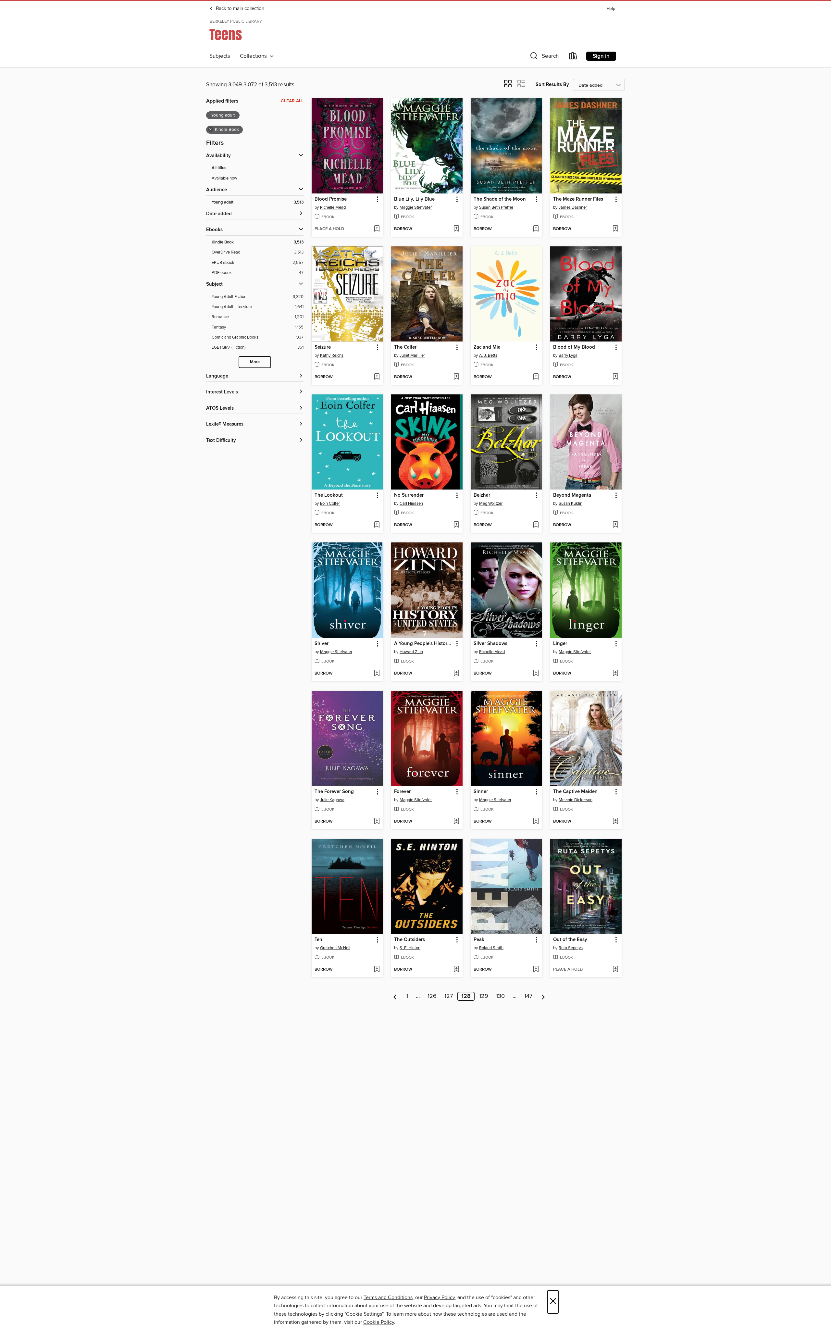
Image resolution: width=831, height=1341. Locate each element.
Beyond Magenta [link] (572, 495)
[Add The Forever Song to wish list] (377, 821)
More (255, 362)
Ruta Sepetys (571, 947)
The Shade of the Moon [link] (500, 199)
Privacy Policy (439, 1297)
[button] (544, 57)
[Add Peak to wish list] (536, 969)
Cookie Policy (378, 1322)
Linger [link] (560, 644)
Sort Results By (552, 84)
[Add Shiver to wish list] (377, 673)
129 (483, 996)
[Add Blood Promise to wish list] (377, 229)
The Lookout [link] (329, 495)
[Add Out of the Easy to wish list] (615, 969)
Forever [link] (402, 792)
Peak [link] (479, 940)
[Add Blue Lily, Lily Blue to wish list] (456, 229)
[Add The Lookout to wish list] (377, 525)
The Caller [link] (405, 347)
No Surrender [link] (409, 495)
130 (500, 996)
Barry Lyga (568, 355)
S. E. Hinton (410, 947)
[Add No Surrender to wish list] (456, 525)
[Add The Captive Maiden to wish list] (615, 821)
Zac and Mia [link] (487, 347)
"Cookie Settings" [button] (363, 1314)
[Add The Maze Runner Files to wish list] (615, 229)
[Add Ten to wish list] (377, 969)
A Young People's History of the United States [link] (423, 644)
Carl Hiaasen (411, 503)
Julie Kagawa (332, 799)
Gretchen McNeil (335, 947)
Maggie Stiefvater (416, 207)
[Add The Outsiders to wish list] (456, 969)
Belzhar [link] (482, 495)
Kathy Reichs (331, 355)
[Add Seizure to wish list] (377, 377)
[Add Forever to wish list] (456, 821)
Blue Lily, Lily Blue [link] (414, 199)
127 (448, 996)
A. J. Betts (488, 355)
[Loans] (573, 57)
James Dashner (573, 207)
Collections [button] (254, 56)
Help (611, 8)
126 (432, 996)
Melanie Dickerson (575, 799)
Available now (224, 178)
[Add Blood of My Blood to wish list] (615, 377)
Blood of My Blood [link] (574, 347)
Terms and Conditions (388, 1297)
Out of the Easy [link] (570, 940)
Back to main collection (239, 9)
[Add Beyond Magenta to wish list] (615, 525)
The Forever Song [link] (334, 792)
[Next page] (543, 996)
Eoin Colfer (330, 503)
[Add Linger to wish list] (615, 673)
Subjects (219, 56)
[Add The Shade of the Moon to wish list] (536, 229)
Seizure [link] (323, 347)
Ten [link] (318, 940)
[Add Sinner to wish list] (536, 821)
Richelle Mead (333, 207)
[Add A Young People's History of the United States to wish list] (456, 673)
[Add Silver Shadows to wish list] (536, 673)
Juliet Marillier (412, 355)
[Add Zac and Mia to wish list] (536, 377)
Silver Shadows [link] (490, 644)
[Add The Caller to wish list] (456, 377)
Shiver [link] (322, 644)
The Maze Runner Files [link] (578, 199)
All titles (219, 168)
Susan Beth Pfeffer (496, 207)
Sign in (601, 56)
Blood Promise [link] (331, 199)
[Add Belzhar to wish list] (536, 525)
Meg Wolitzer (490, 503)
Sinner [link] (481, 792)
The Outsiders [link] (409, 940)
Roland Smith (491, 947)
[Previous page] (395, 996)
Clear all (292, 101)
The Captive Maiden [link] (575, 792)
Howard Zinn (411, 651)
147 (528, 996)
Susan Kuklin (570, 503)
